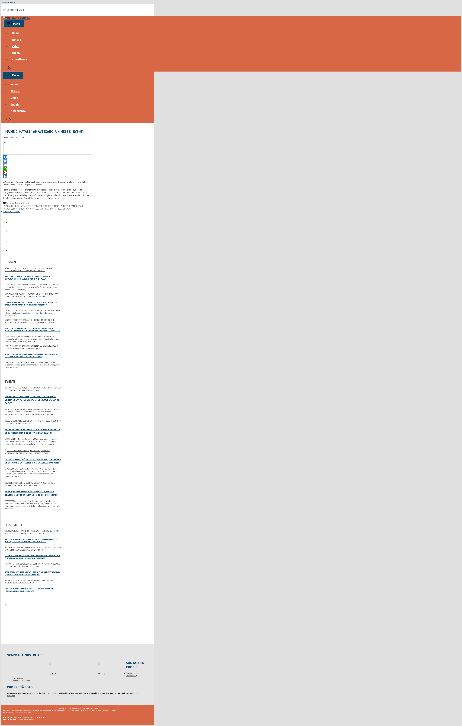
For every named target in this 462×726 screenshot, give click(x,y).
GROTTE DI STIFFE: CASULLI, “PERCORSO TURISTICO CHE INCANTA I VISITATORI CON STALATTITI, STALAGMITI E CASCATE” (32, 329)
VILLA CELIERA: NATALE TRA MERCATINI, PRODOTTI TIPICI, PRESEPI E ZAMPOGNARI (44, 206)
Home (15, 33)
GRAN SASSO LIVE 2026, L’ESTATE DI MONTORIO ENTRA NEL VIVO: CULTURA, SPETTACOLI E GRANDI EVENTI (32, 400)
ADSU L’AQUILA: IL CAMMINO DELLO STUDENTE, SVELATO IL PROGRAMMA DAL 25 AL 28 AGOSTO (30, 589)
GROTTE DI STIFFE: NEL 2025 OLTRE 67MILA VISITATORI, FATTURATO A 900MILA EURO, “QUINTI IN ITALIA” (28, 277)
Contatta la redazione (21, 681)
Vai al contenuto (8, 2)
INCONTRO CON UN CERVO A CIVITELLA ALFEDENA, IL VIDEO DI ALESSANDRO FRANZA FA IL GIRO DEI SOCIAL (31, 355)
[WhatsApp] (46, 169)
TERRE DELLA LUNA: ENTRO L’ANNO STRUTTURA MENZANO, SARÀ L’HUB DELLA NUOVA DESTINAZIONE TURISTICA (32, 556)
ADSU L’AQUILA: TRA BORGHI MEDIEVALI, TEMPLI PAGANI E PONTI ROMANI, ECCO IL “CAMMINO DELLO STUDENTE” (32, 540)
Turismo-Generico (23, 203)
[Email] (46, 165)
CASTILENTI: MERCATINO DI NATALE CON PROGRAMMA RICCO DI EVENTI (39, 208)
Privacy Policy (17, 678)
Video (15, 46)
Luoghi (16, 53)
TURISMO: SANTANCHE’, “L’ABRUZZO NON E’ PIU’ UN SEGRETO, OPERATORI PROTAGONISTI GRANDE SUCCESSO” (32, 303)
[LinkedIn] (46, 176)
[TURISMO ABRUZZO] (16, 18)
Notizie (16, 39)
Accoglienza (19, 59)
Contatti (129, 673)
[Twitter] (46, 161)
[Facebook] (46, 157)
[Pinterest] (46, 172)
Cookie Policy (131, 675)
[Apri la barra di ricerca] (10, 68)
